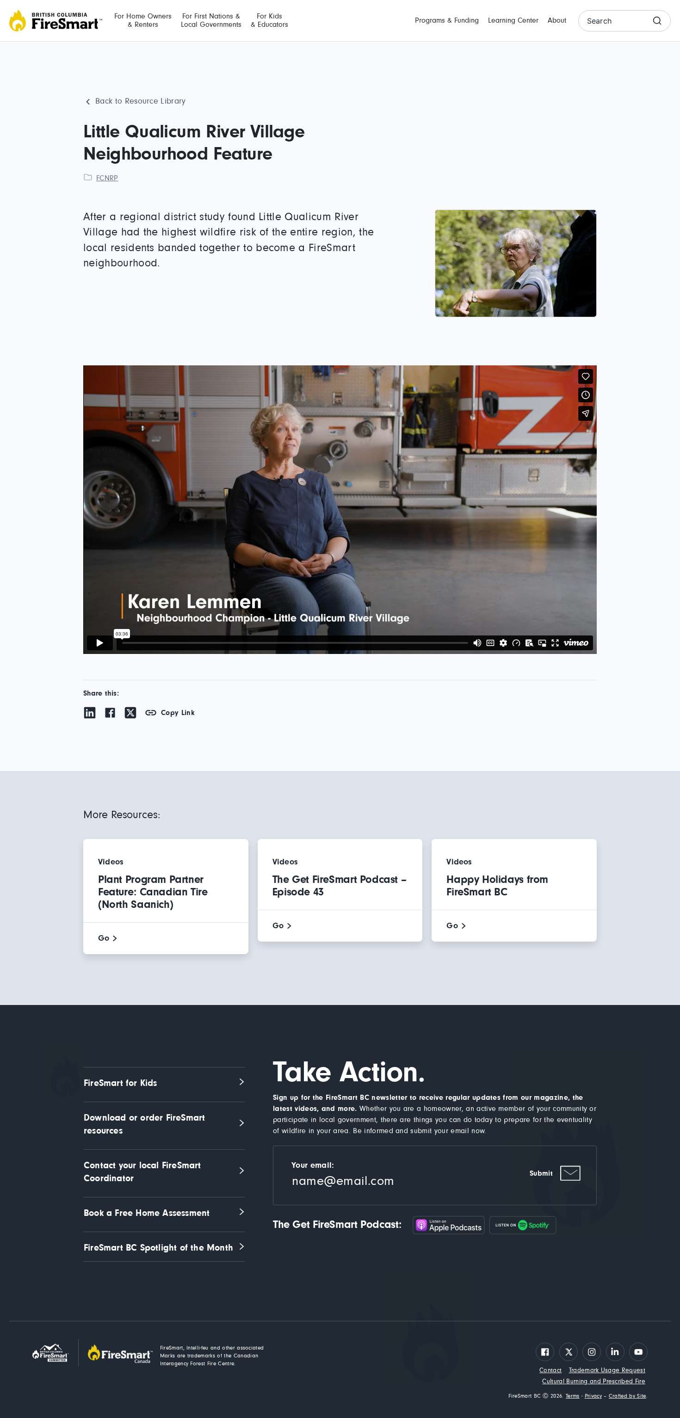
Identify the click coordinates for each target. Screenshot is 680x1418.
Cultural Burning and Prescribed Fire (593, 1381)
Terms (573, 1396)
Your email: (312, 1165)
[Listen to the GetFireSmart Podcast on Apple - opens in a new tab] (451, 1224)
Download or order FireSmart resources (146, 1124)
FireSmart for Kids (120, 1083)
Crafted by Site (627, 1396)
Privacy (593, 1396)
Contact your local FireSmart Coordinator (144, 1172)
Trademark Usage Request (607, 1370)
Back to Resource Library (140, 101)
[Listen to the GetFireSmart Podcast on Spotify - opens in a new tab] (522, 1224)
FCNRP (107, 178)
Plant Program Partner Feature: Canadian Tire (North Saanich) (153, 892)
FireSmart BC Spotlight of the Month (158, 1247)
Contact (550, 1370)
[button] (143, 21)
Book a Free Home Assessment (147, 1213)
